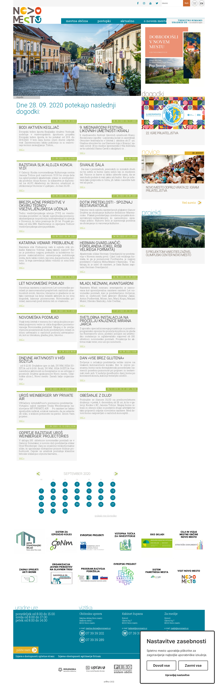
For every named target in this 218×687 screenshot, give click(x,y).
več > (21, 149)
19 (100, 497)
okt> (115, 473)
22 (53, 504)
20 (112, 497)
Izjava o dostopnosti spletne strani (35, 656)
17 (77, 497)
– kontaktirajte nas (187, 21)
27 (112, 504)
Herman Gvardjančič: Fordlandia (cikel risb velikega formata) (101, 246)
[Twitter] (157, 3)
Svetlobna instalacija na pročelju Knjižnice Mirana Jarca (105, 320)
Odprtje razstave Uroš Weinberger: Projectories (43, 434)
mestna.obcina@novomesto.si (98, 628)
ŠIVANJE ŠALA (92, 165)
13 (112, 490)
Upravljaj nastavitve (177, 675)
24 (77, 504)
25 (89, 504)
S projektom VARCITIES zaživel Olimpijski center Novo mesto (168, 253)
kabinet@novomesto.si (137, 628)
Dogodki (19, 97)
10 (77, 490)
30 (65, 511)
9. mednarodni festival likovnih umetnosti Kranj (104, 129)
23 (65, 504)
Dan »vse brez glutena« (102, 358)
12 (100, 490)
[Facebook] (138, 3)
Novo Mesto (34, 15)
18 (89, 497)
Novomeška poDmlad (39, 317)
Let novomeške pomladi (41, 283)
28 (41, 511)
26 (100, 504)
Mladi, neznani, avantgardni (106, 283)
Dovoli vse (161, 666)
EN (201, 3)
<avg (38, 473)
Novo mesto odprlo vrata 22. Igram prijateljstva (172, 189)
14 (41, 497)
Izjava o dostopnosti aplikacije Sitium (79, 656)
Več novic (189, 203)
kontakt (194, 3)
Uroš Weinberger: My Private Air (46, 397)
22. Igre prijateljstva (162, 133)
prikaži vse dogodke (106, 515)
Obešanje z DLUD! (96, 395)
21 (41, 504)
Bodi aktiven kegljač (39, 127)
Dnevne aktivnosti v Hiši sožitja (42, 360)
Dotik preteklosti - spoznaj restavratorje (106, 204)
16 (65, 497)
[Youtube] (150, 3)
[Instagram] (144, 3)
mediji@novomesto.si (179, 628)
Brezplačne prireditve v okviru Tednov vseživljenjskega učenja (43, 205)
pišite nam (23, 650)
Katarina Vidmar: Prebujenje (46, 243)
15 (53, 497)
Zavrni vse (193, 666)
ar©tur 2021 (109, 681)
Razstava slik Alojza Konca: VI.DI (46, 166)
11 (89, 490)
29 (53, 511)
